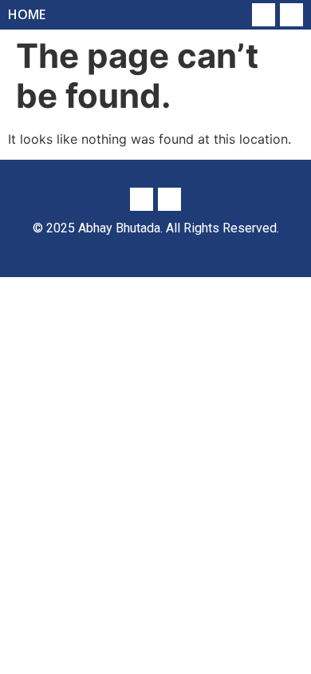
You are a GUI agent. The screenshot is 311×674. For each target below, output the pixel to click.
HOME (26, 14)
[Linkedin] (263, 14)
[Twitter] (291, 14)
